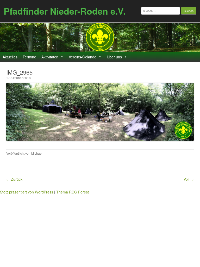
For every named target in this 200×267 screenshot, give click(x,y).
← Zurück (14, 179)
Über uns (114, 56)
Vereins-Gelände (82, 56)
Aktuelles (10, 56)
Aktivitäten (49, 56)
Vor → (189, 179)
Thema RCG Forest (72, 192)
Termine (29, 56)
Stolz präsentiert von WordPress (26, 192)
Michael (36, 153)
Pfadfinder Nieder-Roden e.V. (65, 11)
